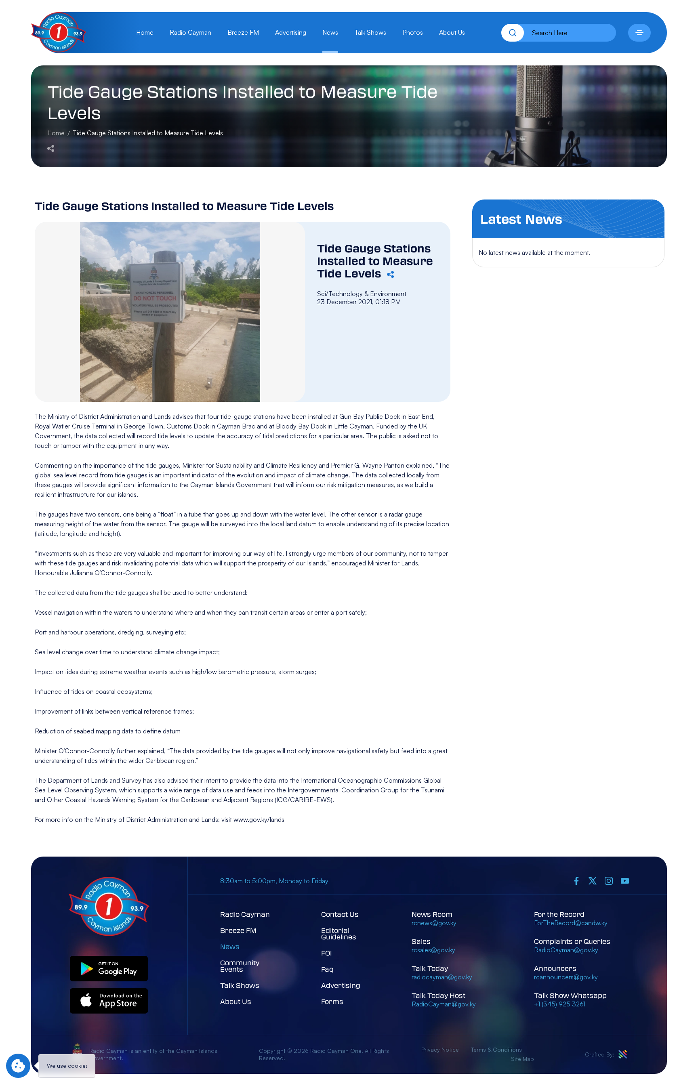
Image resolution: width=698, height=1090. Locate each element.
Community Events (239, 966)
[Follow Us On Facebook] (576, 881)
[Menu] (639, 33)
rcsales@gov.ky (433, 950)
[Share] (50, 147)
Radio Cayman (190, 32)
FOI (326, 953)
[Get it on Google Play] (109, 969)
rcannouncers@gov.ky (566, 977)
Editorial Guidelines (338, 933)
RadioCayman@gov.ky (444, 1004)
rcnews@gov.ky (434, 923)
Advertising (290, 32)
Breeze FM (243, 32)
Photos (412, 32)
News (330, 32)
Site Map (522, 1058)
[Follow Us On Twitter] (593, 881)
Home (144, 32)
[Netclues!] (622, 1054)
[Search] (512, 33)
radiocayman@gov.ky (442, 977)
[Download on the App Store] (109, 1001)
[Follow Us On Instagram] (609, 881)
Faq (327, 969)
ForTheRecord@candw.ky (571, 923)
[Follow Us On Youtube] (625, 881)
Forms (332, 1001)
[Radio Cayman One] (58, 50)
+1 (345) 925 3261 (559, 1004)
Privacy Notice (440, 1049)
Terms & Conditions (496, 1049)
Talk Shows (370, 32)
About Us (452, 32)
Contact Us (340, 914)
